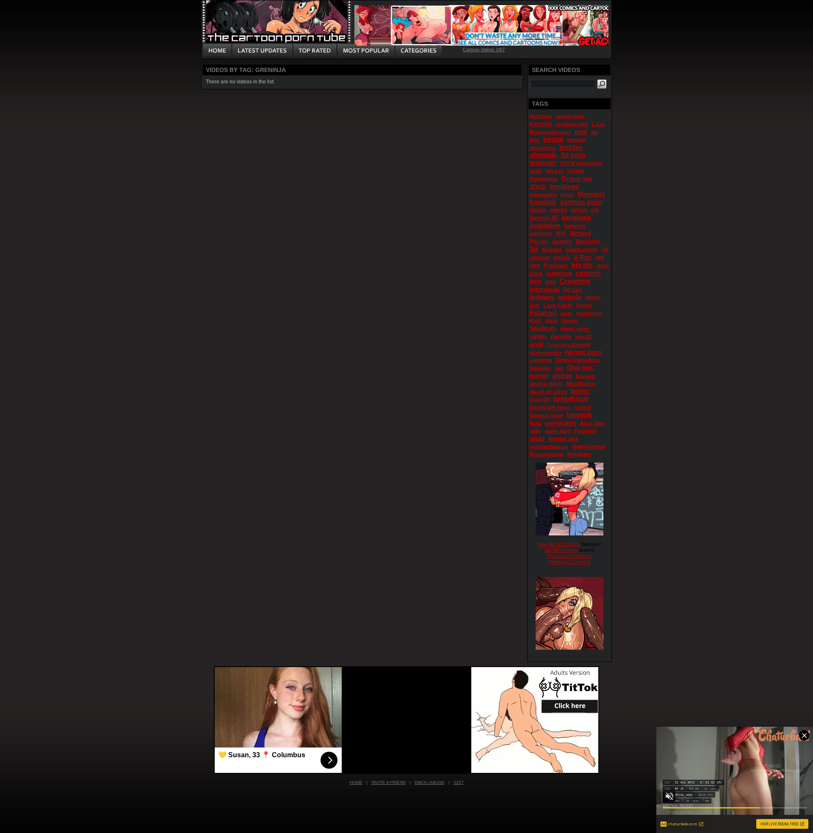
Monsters (592, 194)
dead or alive (548, 391)
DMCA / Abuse (430, 782)
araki (536, 171)
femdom (579, 454)
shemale (543, 155)
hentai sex (563, 438)
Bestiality (588, 241)
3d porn (573, 155)
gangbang (576, 217)
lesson (585, 375)
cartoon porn (581, 202)
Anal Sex (592, 423)
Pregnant (555, 265)
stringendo (545, 352)
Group (538, 210)
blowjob (579, 415)
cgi (594, 210)
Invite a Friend (388, 782)
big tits (582, 265)
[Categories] (418, 51)
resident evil (572, 124)
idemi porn (574, 328)
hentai (553, 139)
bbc (534, 140)
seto (535, 431)
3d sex (572, 289)
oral (581, 131)
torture (579, 210)
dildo (537, 438)
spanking (541, 360)
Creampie (575, 281)
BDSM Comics (561, 550)
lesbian (571, 147)
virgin (538, 336)
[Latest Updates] (262, 51)
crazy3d (539, 400)
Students (543, 328)
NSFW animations (581, 163)
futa (535, 423)
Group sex (576, 178)
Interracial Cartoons (569, 556)
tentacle (569, 297)
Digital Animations (578, 360)
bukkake (540, 368)
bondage (564, 186)
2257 (459, 782)
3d (534, 249)
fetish (561, 257)
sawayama (543, 194)
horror (539, 375)
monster (543, 162)
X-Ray (583, 257)
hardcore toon (550, 407)
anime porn (546, 383)
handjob (543, 202)
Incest (570, 320)
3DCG (538, 186)
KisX (535, 321)
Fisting (584, 306)
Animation (545, 225)
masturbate (581, 249)
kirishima (541, 116)
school (583, 408)
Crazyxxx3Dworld (568, 345)
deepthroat (570, 399)
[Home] (217, 51)
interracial (544, 289)
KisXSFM (541, 124)
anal (536, 344)
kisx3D (583, 337)
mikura (558, 210)
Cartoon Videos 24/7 (484, 49)
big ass (555, 171)
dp (594, 132)
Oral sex (580, 367)
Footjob (585, 431)
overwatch (560, 423)
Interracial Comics (559, 544)
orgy (567, 194)
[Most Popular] (366, 51)
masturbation (549, 446)
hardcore (589, 313)
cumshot (559, 273)
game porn (557, 431)
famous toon (546, 415)
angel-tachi (570, 116)
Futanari (543, 313)
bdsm (580, 391)
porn (550, 282)
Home (356, 782)
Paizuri (539, 241)
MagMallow (581, 384)
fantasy (580, 233)
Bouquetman (546, 454)
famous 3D (544, 218)
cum (566, 313)
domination (589, 446)
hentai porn (583, 352)
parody (560, 336)
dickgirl (551, 249)
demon (562, 241)
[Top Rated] (315, 51)
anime (562, 375)
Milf (561, 233)
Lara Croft (557, 305)
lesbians (542, 297)
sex (558, 368)
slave (551, 321)
